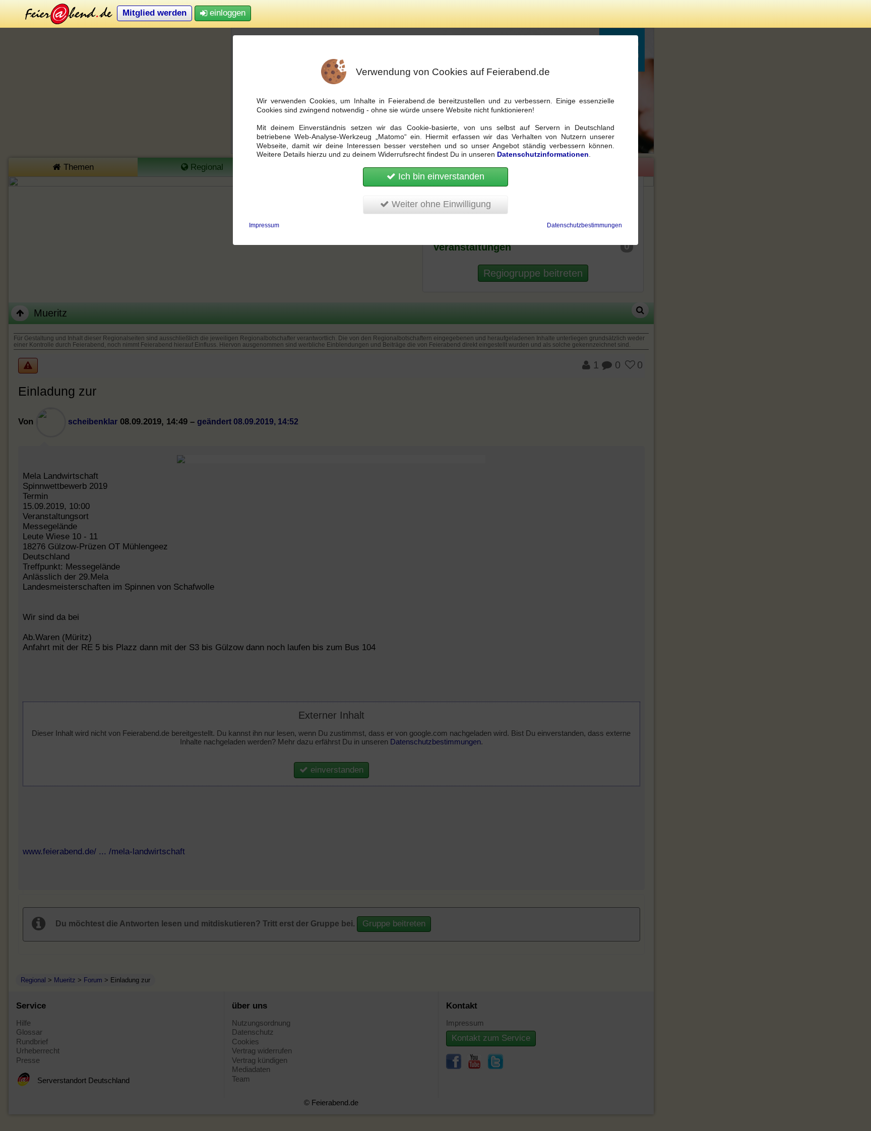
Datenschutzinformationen (543, 154)
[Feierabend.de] (61, 13)
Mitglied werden (154, 13)
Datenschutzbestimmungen (584, 225)
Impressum (264, 225)
